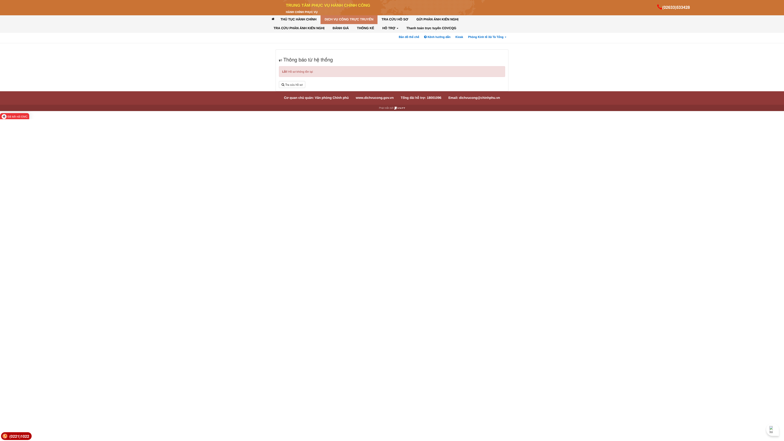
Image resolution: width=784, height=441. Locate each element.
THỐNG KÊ (365, 28)
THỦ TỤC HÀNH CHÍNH (298, 19)
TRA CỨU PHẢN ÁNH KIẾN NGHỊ (299, 28)
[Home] (273, 18)
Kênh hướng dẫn (438, 37)
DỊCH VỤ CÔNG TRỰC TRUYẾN (349, 19)
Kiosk (459, 37)
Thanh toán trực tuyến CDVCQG (431, 28)
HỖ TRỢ (389, 28)
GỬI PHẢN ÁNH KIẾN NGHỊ (437, 19)
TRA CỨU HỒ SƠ (395, 19)
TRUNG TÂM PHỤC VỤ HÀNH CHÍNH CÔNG (328, 5)
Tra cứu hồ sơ (293, 84)
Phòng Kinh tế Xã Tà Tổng (486, 37)
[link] (16, 436)
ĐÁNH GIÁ (341, 28)
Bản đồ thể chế (409, 37)
